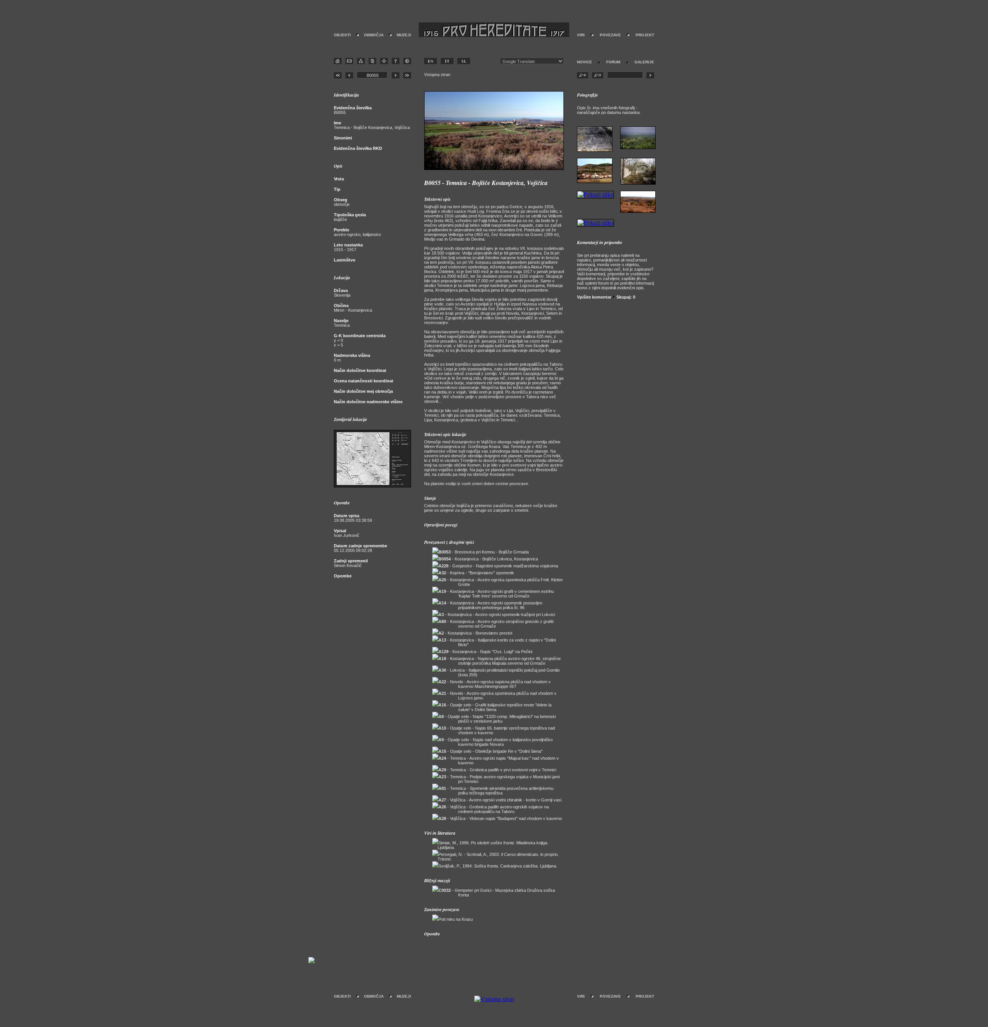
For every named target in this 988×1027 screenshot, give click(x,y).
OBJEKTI (342, 35)
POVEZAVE (610, 35)
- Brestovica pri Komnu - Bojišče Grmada (483, 552)
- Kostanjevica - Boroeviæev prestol (475, 633)
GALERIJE (644, 62)
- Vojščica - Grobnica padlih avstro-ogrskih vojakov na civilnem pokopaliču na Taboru (493, 809)
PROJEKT (645, 35)
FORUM (613, 62)
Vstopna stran (437, 74)
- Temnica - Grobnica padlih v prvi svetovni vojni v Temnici (497, 769)
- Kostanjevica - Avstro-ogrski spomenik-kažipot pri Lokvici (496, 614)
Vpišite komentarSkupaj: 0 (606, 297)
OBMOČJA (374, 35)
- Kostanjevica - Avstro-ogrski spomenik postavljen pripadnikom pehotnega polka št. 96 (490, 605)
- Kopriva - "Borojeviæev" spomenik (476, 572)
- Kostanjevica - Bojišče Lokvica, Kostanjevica (488, 559)
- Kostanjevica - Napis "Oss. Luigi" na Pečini (485, 651)
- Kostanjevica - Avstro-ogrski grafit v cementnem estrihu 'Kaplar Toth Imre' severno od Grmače (496, 593)
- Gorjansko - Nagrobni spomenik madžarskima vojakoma (498, 566)
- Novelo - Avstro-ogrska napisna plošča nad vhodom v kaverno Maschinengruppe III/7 (494, 684)
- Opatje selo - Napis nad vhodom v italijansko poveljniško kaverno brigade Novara (495, 742)
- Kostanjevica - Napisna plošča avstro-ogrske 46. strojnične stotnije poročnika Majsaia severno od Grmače (499, 660)
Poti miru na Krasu (455, 919)
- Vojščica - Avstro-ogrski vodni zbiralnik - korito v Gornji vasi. (500, 800)
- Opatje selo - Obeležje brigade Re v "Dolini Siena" (490, 751)
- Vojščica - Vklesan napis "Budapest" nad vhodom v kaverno (500, 818)
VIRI (581, 35)
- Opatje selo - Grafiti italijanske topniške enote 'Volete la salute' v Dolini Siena (495, 707)
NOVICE (584, 62)
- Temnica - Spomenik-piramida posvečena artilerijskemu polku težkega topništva (495, 790)
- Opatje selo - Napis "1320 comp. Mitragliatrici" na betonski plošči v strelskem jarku (497, 718)
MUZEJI (404, 35)
